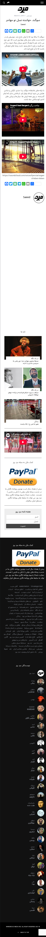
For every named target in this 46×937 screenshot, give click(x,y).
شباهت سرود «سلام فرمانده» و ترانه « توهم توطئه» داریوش (23, 394)
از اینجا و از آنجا (37, 592)
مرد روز (32, 673)
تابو (41, 601)
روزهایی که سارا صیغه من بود (32, 616)
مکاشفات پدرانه (11, 646)
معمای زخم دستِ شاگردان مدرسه (30, 646)
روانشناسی (38, 613)
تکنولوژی (35, 601)
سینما (17, 622)
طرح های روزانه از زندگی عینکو (32, 625)
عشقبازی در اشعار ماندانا (14, 628)
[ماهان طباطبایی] (39, 690)
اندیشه (17, 592)
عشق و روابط (28, 628)
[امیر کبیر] (39, 751)
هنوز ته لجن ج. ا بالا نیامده (29, 424)
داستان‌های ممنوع (36, 607)
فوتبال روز (7, 634)
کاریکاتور (39, 637)
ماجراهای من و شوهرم (19, 640)
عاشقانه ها (38, 628)
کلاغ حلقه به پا (30, 637)
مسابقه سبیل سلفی (19, 643)
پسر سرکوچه (9, 598)
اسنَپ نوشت (25, 592)
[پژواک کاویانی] (39, 786)
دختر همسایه (24, 607)
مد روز (29, 643)
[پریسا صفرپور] (39, 830)
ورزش (40, 652)
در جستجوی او (13, 607)
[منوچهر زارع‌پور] (39, 795)
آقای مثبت (14, 586)
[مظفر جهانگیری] (39, 821)
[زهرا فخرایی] (39, 813)
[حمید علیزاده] (39, 778)
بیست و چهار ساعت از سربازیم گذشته (29, 598)
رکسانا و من (14, 610)
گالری (6, 637)
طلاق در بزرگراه (15, 625)
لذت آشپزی (33, 640)
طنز (6, 625)
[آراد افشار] (39, 760)
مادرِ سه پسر (38, 643)
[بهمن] (39, 699)
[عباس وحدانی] (39, 900)
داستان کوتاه (18, 604)
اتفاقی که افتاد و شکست (33, 589)
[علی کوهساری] (39, 891)
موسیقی (29, 15)
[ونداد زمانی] (39, 682)
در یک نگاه (34, 358)
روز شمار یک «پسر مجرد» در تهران (21, 613)
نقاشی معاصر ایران (20, 649)
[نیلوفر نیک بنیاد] (39, 874)
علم (14, 631)
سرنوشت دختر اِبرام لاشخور (15, 619)
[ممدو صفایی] (39, 848)
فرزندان (8, 631)
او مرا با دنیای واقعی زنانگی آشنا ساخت (28, 595)
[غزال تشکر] (39, 769)
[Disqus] (23, 239)
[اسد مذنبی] (39, 725)
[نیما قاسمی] (39, 909)
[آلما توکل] (39, 865)
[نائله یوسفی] (39, 839)
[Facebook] (6, 31)
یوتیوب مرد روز (20, 652)
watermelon (24, 586)
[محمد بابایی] (39, 734)
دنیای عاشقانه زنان (26, 610)
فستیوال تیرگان (17, 634)
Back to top (25, 932)
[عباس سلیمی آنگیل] (39, 717)
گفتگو (40, 640)
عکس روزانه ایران (23, 631)
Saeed (23, 24)
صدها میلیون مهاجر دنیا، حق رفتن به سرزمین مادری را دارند (25, 362)
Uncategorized (36, 586)
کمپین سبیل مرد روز (17, 637)
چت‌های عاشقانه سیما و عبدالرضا (19, 601)
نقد (10, 649)
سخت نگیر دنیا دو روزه (34, 619)
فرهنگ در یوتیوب (30, 634)
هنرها (5, 649)
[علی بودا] (39, 882)
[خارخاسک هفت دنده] (39, 804)
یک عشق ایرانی (31, 652)
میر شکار (32, 649)
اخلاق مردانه (19, 589)
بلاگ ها (10, 595)
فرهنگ (40, 634)
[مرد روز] (39, 673)
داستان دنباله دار (30, 604)
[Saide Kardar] (39, 708)
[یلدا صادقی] (39, 856)
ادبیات (10, 589)
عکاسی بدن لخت (36, 631)
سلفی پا (32, 622)
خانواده (40, 604)
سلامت (39, 622)
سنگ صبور (24, 622)
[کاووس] (39, 743)
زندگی (36, 421)
